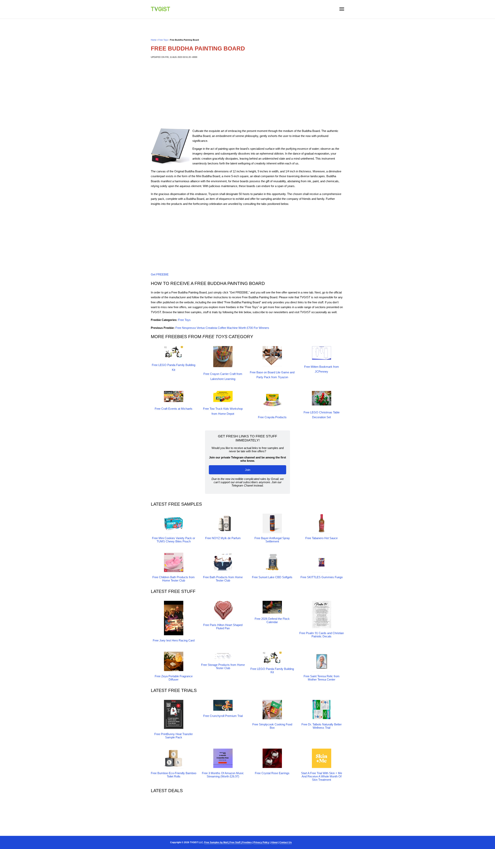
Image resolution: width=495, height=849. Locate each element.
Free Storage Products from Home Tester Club (223, 666)
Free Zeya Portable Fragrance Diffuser (174, 678)
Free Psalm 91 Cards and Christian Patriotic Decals (321, 634)
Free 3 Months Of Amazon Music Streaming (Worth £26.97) (223, 774)
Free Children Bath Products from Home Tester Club (173, 578)
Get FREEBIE (160, 274)
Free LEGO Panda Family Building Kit (272, 670)
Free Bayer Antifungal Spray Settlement (272, 539)
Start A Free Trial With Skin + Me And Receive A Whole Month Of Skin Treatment (321, 776)
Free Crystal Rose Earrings (272, 773)
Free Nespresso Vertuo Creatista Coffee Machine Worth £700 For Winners (222, 327)
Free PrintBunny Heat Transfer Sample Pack (173, 735)
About (274, 842)
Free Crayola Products (272, 417)
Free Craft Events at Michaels (173, 408)
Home (153, 40)
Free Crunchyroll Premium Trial (223, 715)
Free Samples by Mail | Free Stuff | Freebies (228, 842)
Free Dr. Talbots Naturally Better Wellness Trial (321, 726)
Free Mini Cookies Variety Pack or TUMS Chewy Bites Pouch (173, 539)
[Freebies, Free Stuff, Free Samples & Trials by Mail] (160, 10)
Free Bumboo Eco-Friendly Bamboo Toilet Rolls (173, 774)
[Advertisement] (247, 94)
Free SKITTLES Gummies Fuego (321, 577)
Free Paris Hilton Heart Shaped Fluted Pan (222, 626)
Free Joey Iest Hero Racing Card (174, 640)
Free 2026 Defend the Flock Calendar (272, 620)
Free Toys (163, 40)
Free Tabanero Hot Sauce (321, 538)
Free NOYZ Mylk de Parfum (223, 538)
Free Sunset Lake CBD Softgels (272, 577)
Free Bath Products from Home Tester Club (223, 578)
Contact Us (285, 842)
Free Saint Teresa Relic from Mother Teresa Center (322, 678)
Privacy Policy (261, 842)
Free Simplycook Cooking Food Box (272, 726)
